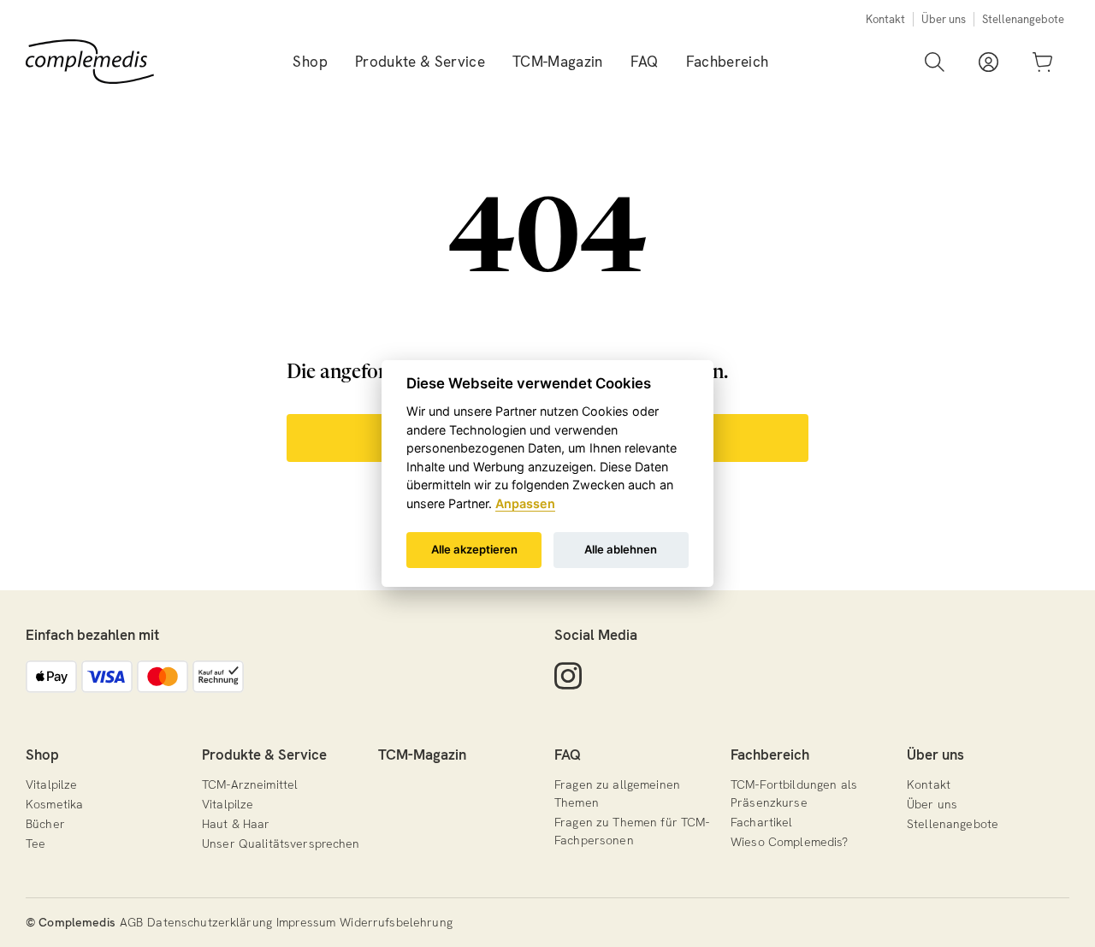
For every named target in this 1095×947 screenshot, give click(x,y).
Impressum (305, 922)
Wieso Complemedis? (790, 841)
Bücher (45, 824)
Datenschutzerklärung (209, 922)
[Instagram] (568, 676)
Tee (35, 843)
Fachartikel (762, 822)
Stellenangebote (1023, 19)
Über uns (943, 19)
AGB (131, 922)
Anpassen (525, 503)
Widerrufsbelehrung (396, 922)
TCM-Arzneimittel (250, 784)
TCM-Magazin (422, 754)
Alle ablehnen (620, 549)
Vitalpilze (51, 784)
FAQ (567, 754)
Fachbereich (770, 754)
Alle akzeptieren (474, 549)
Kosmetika (54, 804)
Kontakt (885, 19)
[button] (310, 62)
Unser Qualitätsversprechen (281, 843)
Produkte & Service (264, 754)
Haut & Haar (236, 824)
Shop (42, 754)
